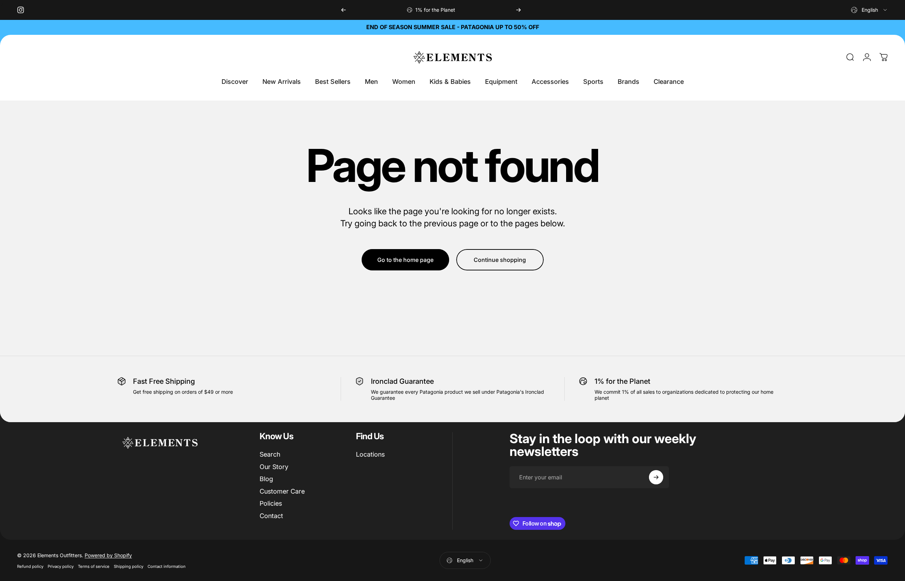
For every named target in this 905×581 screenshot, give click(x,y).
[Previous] (343, 10)
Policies (271, 503)
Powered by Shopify (108, 555)
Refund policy (30, 566)
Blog (266, 479)
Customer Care (282, 491)
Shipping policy (128, 566)
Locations (370, 454)
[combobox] (869, 10)
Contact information (167, 566)
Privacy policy (61, 566)
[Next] (518, 10)
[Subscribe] (656, 477)
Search (270, 454)
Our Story (274, 466)
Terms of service (94, 566)
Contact (271, 516)
